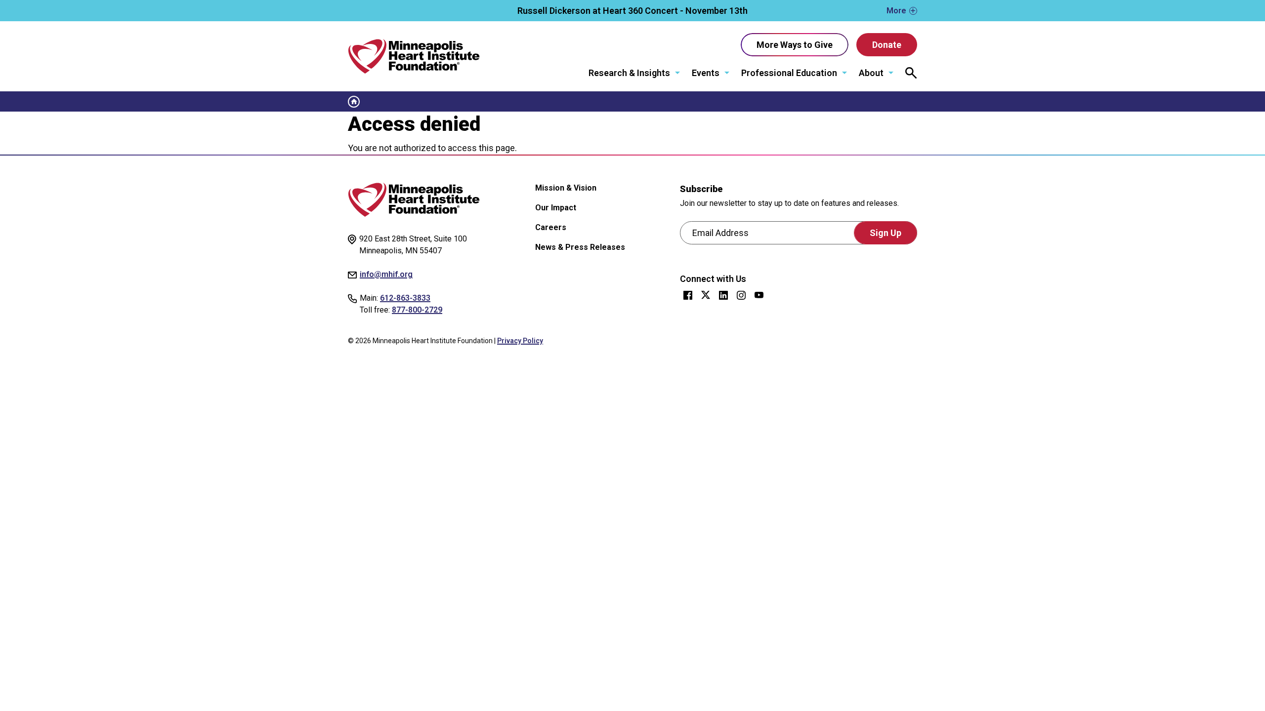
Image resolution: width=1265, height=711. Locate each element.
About (871, 73)
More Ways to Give (795, 45)
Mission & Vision (565, 188)
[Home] (414, 56)
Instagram (741, 295)
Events (705, 73)
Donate (886, 45)
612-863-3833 (405, 298)
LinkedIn (723, 295)
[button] (632, 10)
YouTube (759, 295)
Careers (550, 227)
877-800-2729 (417, 310)
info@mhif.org (386, 274)
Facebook (688, 295)
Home (354, 102)
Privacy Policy (520, 341)
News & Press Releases (580, 247)
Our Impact (555, 207)
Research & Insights (629, 73)
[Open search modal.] (911, 73)
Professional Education (789, 73)
